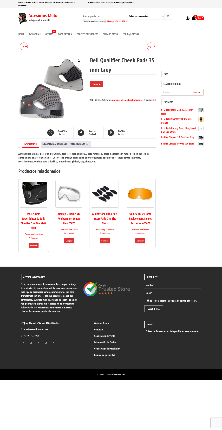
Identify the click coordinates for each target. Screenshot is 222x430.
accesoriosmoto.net (115, 374)
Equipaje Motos (131, 34)
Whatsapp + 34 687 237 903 (117, 21)
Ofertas (50, 33)
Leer (193, 300)
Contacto (98, 329)
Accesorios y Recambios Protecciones (127, 100)
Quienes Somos (101, 323)
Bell (154, 100)
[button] (79, 61)
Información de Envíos (105, 342)
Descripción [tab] (30, 144)
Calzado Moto (110, 34)
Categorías (34, 34)
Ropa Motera (65, 34)
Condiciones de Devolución (107, 348)
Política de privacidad (104, 355)
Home (21, 34)
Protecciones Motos (87, 34)
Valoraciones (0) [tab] (79, 144)
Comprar (96, 84)
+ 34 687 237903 (31, 335)
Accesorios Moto (42, 15)
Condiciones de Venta (104, 335)
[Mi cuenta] (187, 18)
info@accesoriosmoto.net (36, 329)
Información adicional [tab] (54, 144)
